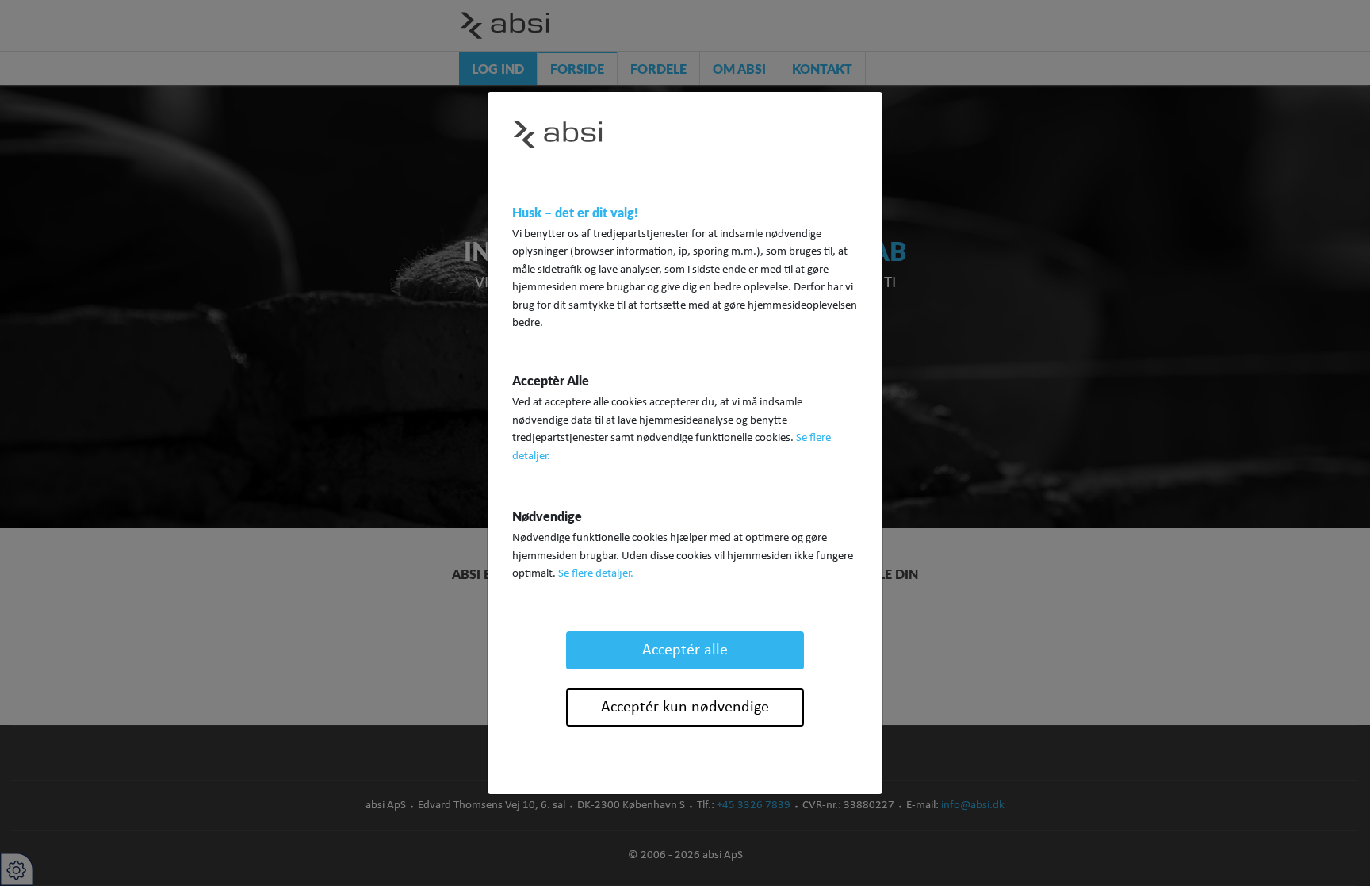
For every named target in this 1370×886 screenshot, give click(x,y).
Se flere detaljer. (595, 574)
